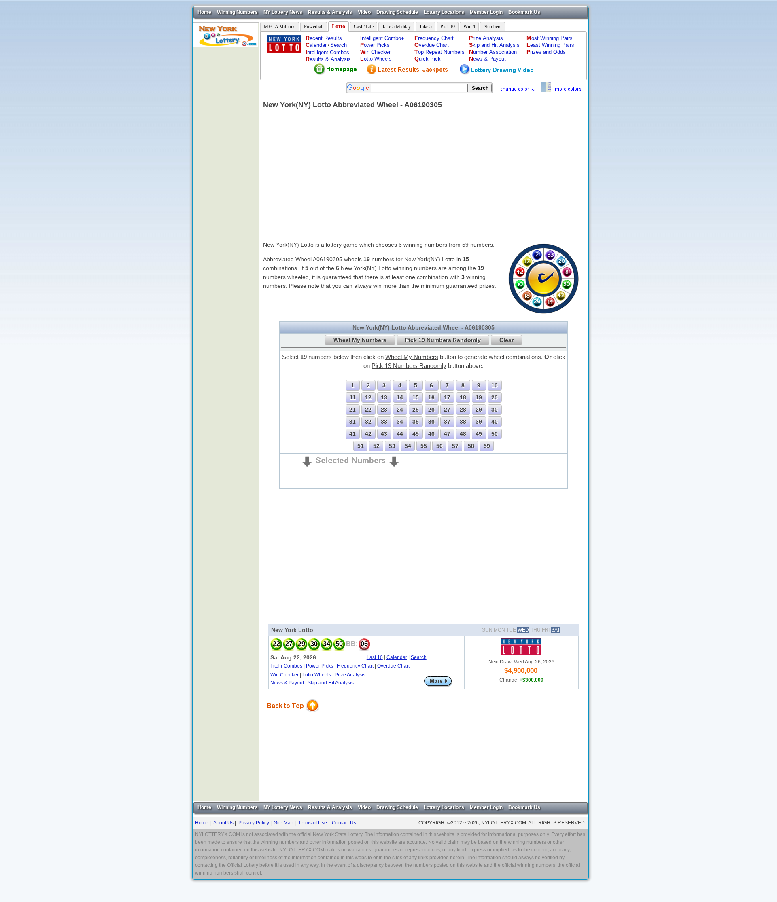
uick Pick (427, 59)
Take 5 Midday (396, 27)
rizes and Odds (546, 52)
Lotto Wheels (316, 675)
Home (204, 12)
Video (364, 12)
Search (338, 45)
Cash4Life (364, 27)
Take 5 (425, 27)
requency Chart (434, 38)
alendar (316, 45)
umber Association (493, 52)
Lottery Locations (444, 12)
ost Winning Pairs (549, 38)
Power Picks (319, 666)
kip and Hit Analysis (494, 45)
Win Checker (284, 675)
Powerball (313, 27)
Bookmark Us (524, 12)
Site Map (283, 823)
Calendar (396, 657)
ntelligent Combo (382, 38)
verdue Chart (431, 45)
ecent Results (324, 38)
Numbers (492, 27)
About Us (223, 823)
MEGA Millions (279, 27)
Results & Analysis (330, 12)
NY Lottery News (282, 12)
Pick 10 (447, 27)
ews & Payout (487, 59)
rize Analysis (486, 38)
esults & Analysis (328, 59)
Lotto (338, 26)
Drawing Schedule (397, 12)
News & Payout (287, 683)
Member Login (486, 12)
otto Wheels (376, 59)
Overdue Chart (393, 666)
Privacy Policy (253, 823)
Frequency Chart (355, 666)
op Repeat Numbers (439, 52)
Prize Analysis (350, 675)
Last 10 (375, 657)
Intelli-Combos (286, 666)
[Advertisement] (226, 168)
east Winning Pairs (550, 45)
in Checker (375, 52)
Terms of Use (312, 823)
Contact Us (344, 823)
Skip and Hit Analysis (331, 683)
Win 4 (469, 27)
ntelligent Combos (327, 52)
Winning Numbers (237, 12)
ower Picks (375, 45)
